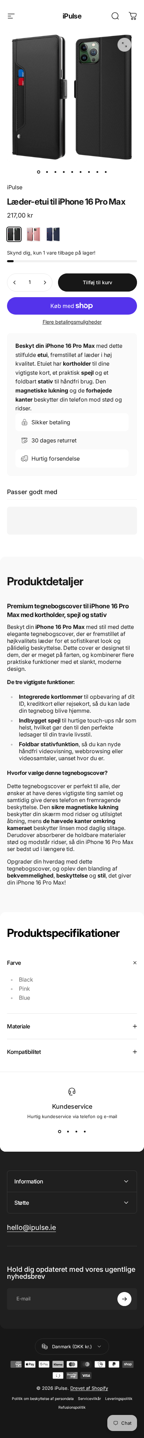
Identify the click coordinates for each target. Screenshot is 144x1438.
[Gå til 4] (63, 172)
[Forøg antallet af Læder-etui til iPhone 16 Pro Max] (44, 282)
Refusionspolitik (72, 1407)
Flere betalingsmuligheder (72, 322)
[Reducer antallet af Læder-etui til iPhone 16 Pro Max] (14, 282)
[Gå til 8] (97, 172)
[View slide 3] (76, 1132)
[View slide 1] (59, 1132)
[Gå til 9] (105, 172)
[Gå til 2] (47, 172)
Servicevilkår (89, 1398)
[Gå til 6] (80, 172)
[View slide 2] (68, 1132)
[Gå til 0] (38, 172)
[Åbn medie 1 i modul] (124, 45)
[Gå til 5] (72, 172)
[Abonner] (124, 1299)
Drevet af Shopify (89, 1388)
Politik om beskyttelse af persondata (43, 1398)
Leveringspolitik (118, 1398)
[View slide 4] (84, 1132)
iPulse (72, 16)
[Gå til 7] (89, 172)
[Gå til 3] (55, 172)
